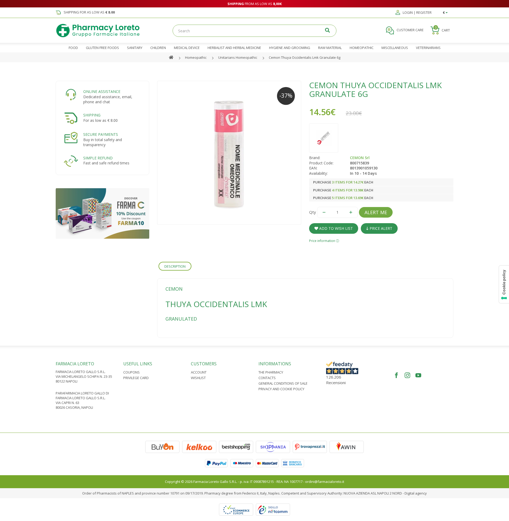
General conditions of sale (283, 383)
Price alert (380, 228)
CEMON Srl (360, 157)
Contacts (267, 377)
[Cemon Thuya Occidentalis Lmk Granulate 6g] (229, 153)
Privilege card (136, 377)
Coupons (131, 372)
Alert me (376, 212)
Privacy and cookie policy (281, 389)
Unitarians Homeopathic (237, 57)
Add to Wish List (335, 228)
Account (199, 372)
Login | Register (417, 12)
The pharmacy (270, 372)
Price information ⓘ (324, 241)
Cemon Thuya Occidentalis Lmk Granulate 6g (304, 57)
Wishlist (198, 377)
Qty (312, 212)
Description (175, 266)
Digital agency (416, 493)
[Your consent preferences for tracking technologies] (504, 284)
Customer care (410, 30)
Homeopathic (196, 57)
